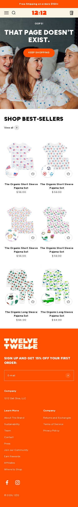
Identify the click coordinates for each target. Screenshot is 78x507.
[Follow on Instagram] (17, 482)
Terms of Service (53, 424)
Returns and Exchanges (57, 417)
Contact (9, 437)
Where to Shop (13, 469)
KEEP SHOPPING (39, 52)
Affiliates (9, 462)
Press (7, 443)
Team (7, 430)
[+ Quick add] (33, 173)
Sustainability (12, 424)
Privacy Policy (51, 430)
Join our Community (16, 450)
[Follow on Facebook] (7, 482)
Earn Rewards (12, 456)
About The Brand (14, 417)
